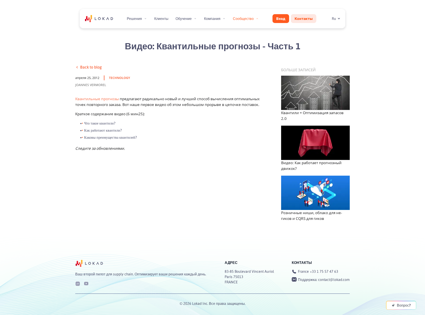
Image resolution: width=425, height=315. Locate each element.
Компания (212, 18)
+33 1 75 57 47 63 (324, 271)
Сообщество (243, 18)
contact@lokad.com (334, 279)
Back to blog (91, 67)
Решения (134, 18)
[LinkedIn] (77, 283)
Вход (280, 18)
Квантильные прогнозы (97, 98)
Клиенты (161, 18)
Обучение (184, 18)
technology (119, 78)
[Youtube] (86, 283)
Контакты (304, 18)
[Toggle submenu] (145, 18)
